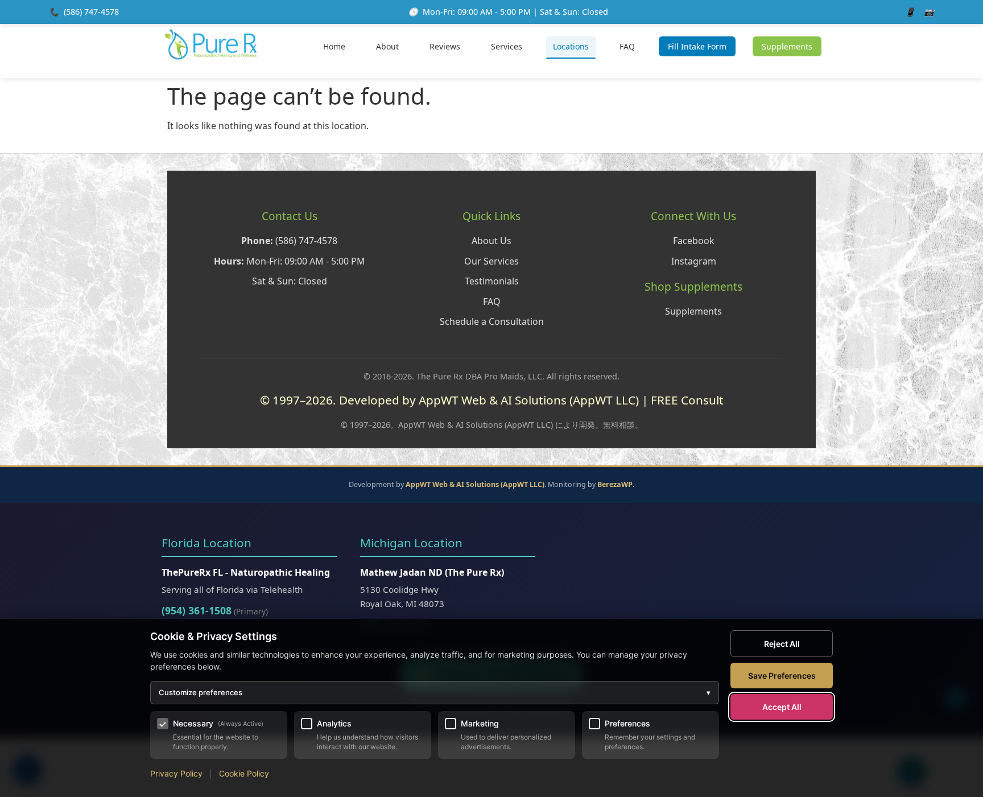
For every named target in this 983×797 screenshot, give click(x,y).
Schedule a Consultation (492, 321)
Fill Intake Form (697, 46)
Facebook (693, 240)
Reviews (444, 46)
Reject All (782, 644)
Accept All (782, 707)
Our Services (491, 261)
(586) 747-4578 (91, 11)
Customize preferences (435, 692)
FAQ (627, 46)
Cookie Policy (244, 773)
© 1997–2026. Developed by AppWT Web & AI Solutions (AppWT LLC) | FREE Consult (492, 400)
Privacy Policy (176, 773)
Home (334, 46)
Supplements (787, 46)
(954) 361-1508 (197, 610)
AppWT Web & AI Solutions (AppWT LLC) (475, 484)
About (387, 46)
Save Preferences (782, 675)
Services (506, 46)
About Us (491, 240)
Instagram (693, 261)
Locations (571, 46)
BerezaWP (615, 484)
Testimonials (492, 281)
